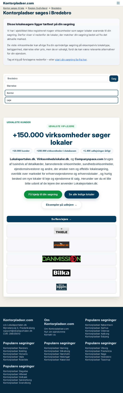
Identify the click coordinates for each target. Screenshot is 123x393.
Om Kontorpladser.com (56, 328)
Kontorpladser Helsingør (57, 356)
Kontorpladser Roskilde (15, 359)
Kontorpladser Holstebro (98, 356)
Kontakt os (50, 334)
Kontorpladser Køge (95, 354)
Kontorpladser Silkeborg (57, 351)
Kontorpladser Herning (56, 348)
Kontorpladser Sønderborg (17, 379)
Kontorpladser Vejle (13, 356)
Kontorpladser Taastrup (97, 359)
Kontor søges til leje (13, 8)
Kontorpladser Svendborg (17, 382)
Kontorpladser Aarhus (96, 328)
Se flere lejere (61, 219)
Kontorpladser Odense (97, 330)
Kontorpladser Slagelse (15, 371)
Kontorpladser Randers (15, 348)
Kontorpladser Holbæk (15, 377)
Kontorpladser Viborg (96, 348)
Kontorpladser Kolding (15, 351)
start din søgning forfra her (71, 59)
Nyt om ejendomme (54, 331)
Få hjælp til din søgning (43, 194)
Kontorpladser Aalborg (97, 333)
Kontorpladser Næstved (57, 359)
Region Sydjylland (37, 8)
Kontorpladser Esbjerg (97, 336)
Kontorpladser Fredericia (98, 351)
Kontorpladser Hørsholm (57, 354)
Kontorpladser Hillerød (15, 374)
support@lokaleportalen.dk (17, 330)
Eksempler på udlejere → (61, 204)
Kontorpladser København (99, 324)
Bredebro (56, 8)
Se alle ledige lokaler (81, 194)
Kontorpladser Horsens (15, 354)
